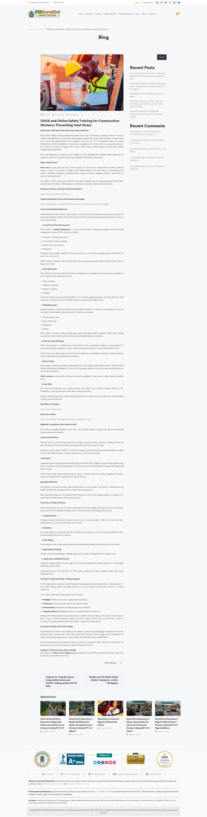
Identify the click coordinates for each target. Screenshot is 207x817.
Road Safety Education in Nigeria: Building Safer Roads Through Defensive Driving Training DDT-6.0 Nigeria (81, 725)
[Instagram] (114, 762)
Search (161, 57)
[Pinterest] (106, 762)
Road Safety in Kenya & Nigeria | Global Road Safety (108, 722)
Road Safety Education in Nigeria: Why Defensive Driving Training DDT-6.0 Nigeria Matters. (166, 723)
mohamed (133, 132)
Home (29, 29)
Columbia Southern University (78, 784)
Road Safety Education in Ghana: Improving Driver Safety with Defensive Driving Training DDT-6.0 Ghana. (137, 725)
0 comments (73, 115)
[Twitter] (94, 762)
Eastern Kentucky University (53, 784)
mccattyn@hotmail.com (139, 158)
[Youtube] (110, 762)
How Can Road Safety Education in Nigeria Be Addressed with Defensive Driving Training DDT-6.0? (52, 723)
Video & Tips (39, 29)
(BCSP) (97, 792)
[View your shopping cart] (178, 14)
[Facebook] (102, 762)
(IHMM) (107, 792)
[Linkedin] (98, 762)
